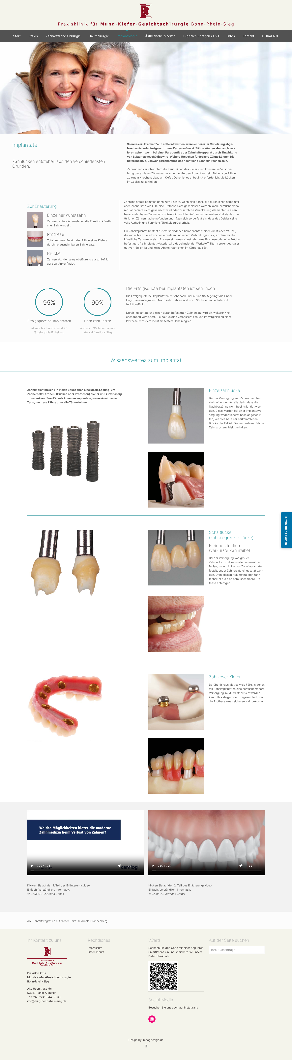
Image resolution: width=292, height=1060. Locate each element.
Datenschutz (96, 952)
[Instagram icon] (146, 1046)
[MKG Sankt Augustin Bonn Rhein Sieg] (146, 15)
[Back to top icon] (273, 1052)
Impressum (95, 947)
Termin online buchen (286, 530)
